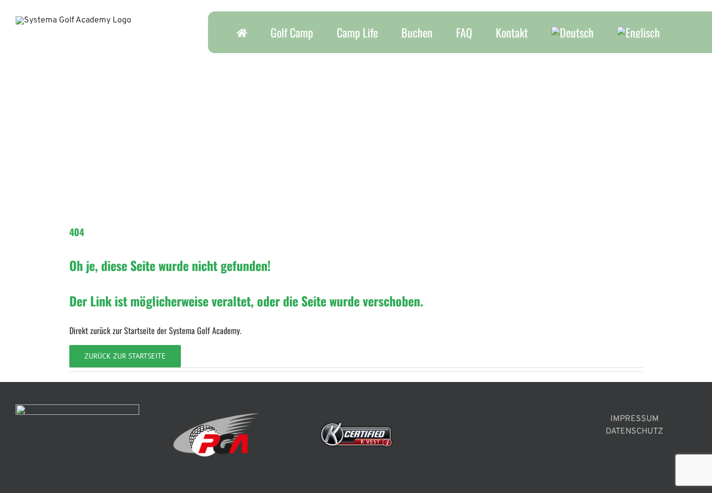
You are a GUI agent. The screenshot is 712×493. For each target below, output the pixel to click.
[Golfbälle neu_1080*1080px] (147, 57)
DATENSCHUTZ (634, 431)
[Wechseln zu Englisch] (638, 32)
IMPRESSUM (634, 419)
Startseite (139, 330)
